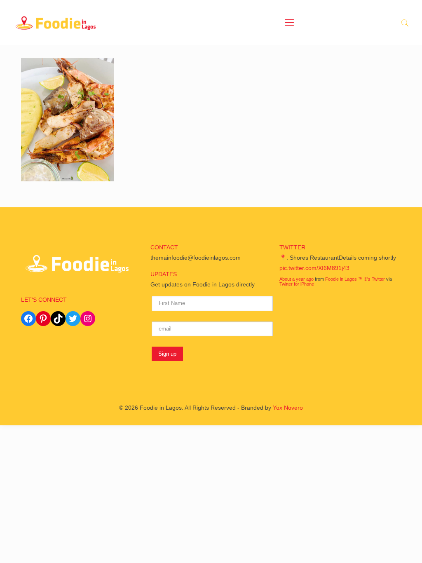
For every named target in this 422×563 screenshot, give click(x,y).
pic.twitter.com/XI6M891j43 (314, 268)
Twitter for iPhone (296, 284)
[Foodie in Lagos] (55, 22)
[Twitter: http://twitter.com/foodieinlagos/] (73, 318)
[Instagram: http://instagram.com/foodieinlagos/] (87, 318)
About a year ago (296, 279)
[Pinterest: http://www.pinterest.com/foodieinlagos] (43, 318)
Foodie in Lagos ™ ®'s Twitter (355, 279)
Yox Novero (288, 407)
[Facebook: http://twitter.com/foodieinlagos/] (28, 318)
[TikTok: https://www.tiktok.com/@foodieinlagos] (58, 318)
